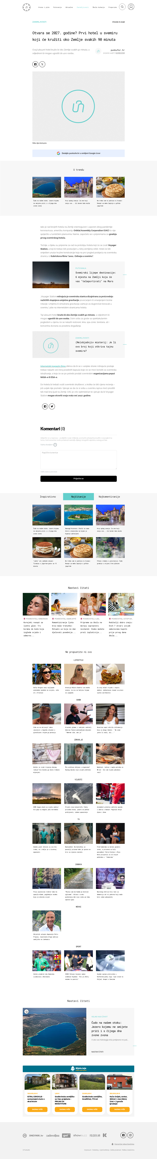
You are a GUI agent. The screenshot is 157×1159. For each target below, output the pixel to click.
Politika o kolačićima (128, 1150)
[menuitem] (131, 6)
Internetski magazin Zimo (53, 366)
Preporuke (112, 7)
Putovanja (57, 7)
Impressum (87, 1150)
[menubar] (131, 6)
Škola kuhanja (99, 7)
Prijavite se (79, 478)
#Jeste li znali (118, 22)
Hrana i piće (43, 7)
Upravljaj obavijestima (124, 1144)
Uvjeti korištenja (104, 1150)
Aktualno (69, 7)
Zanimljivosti (83, 7)
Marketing (95, 1150)
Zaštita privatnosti (115, 1150)
